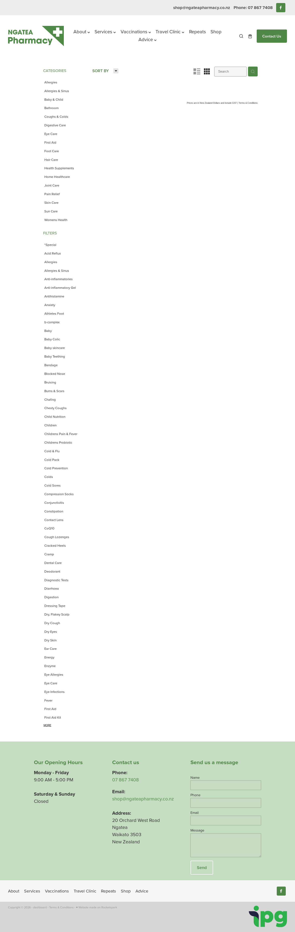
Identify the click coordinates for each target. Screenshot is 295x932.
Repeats (197, 31)
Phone (195, 795)
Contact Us (271, 36)
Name (195, 777)
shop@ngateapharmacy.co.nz (201, 7)
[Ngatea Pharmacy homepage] (36, 36)
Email (194, 812)
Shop (216, 31)
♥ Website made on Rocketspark (96, 907)
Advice (146, 39)
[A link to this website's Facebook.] (280, 7)
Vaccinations (135, 31)
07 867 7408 (125, 779)
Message (197, 830)
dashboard (40, 907)
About (80, 31)
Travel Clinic (169, 31)
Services (104, 31)
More (47, 725)
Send (202, 867)
